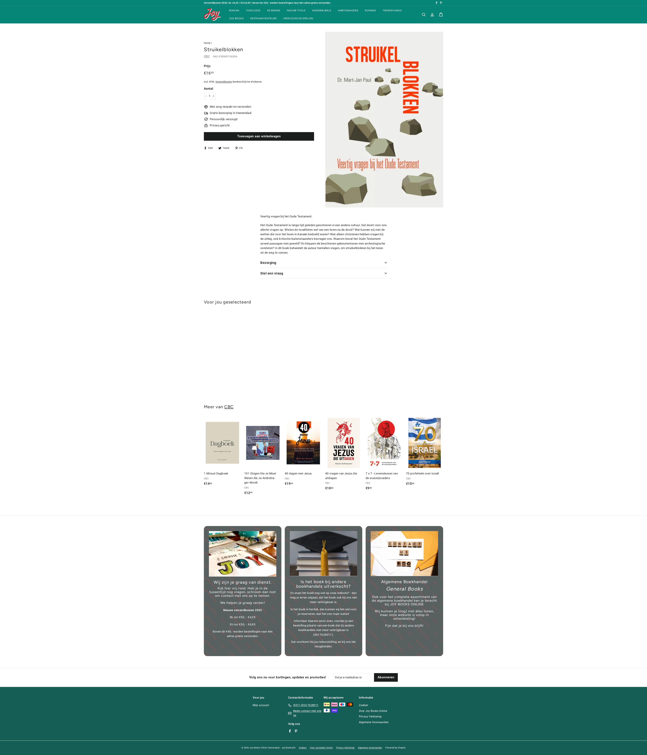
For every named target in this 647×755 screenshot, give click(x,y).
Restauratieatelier (263, 18)
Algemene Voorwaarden (374, 722)
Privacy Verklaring (370, 716)
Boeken (234, 10)
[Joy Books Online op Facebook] (290, 731)
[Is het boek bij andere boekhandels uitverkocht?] (323, 553)
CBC (207, 56)
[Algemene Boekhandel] (404, 553)
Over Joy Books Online (373, 711)
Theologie (253, 10)
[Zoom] (384, 119)
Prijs (207, 66)
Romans (370, 10)
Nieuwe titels (296, 10)
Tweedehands (392, 10)
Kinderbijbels (321, 10)
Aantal (208, 88)
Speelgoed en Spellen (298, 18)
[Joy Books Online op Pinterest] (296, 731)
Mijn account (261, 705)
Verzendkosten (223, 81)
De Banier (273, 10)
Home (207, 43)
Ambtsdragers (348, 10)
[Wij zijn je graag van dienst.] (242, 554)
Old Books (236, 18)
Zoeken (363, 705)
